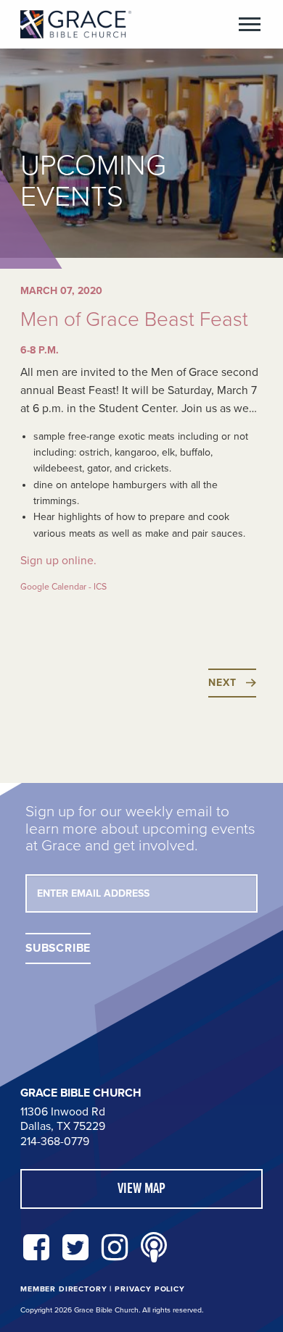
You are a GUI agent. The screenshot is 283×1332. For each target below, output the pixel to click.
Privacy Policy (150, 1289)
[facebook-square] (36, 1248)
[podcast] (154, 1248)
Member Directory (63, 1289)
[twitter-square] (75, 1248)
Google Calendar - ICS (63, 587)
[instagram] (115, 1248)
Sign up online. (58, 560)
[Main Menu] (250, 24)
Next (222, 683)
